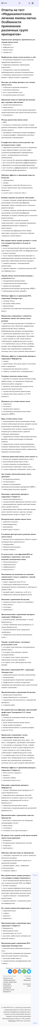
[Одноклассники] (15, 971)
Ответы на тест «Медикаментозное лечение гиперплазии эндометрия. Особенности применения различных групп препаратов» (10, 984)
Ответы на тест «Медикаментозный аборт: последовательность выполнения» (29, 982)
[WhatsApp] (24, 971)
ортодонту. (27, 1021)
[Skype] (29, 971)
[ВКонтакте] (10, 971)
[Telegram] (19, 971)
